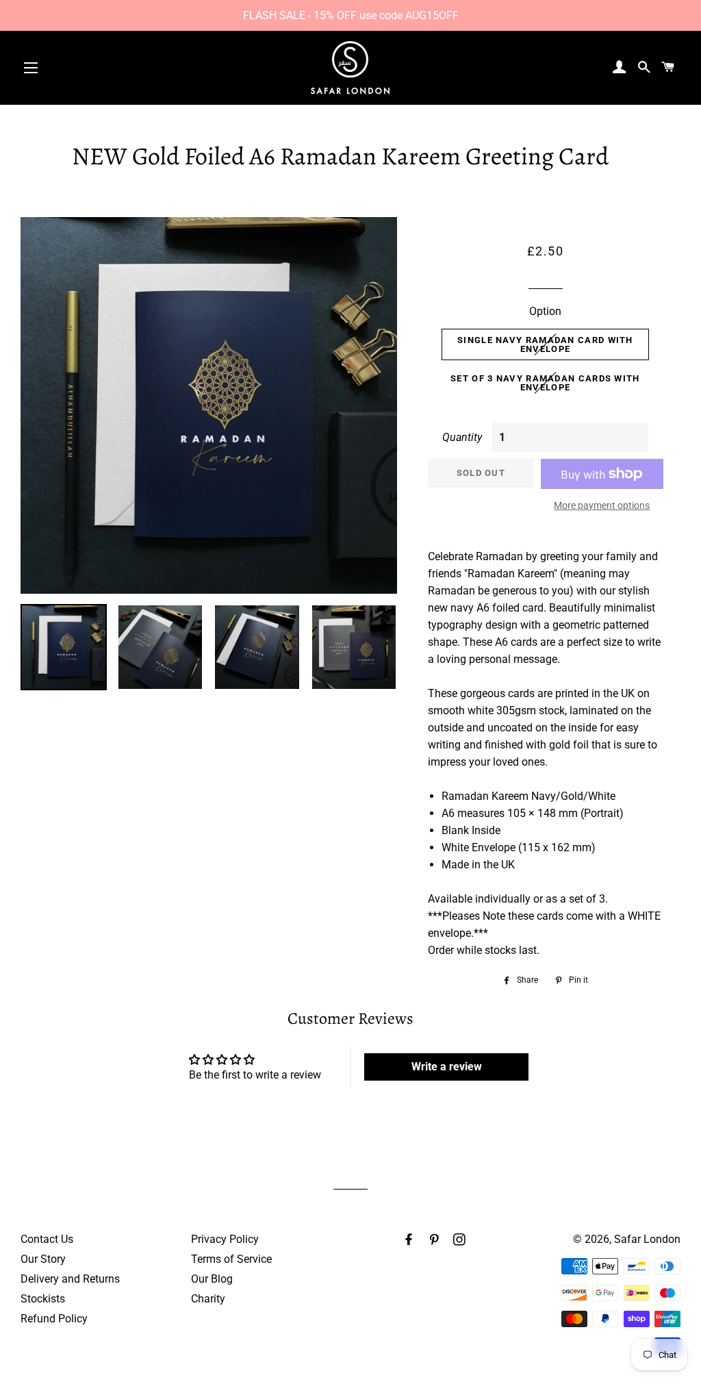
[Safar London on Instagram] (460, 1240)
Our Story (43, 1259)
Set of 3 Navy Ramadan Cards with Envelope (545, 382)
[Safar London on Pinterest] (435, 1240)
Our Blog (212, 1278)
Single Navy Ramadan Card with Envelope (545, 344)
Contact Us (47, 1239)
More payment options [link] (602, 505)
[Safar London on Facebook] (410, 1240)
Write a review (446, 1066)
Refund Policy (54, 1318)
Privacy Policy (225, 1239)
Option (545, 311)
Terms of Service (231, 1259)
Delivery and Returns (70, 1278)
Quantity (462, 437)
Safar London (647, 1239)
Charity (208, 1298)
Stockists (43, 1298)
